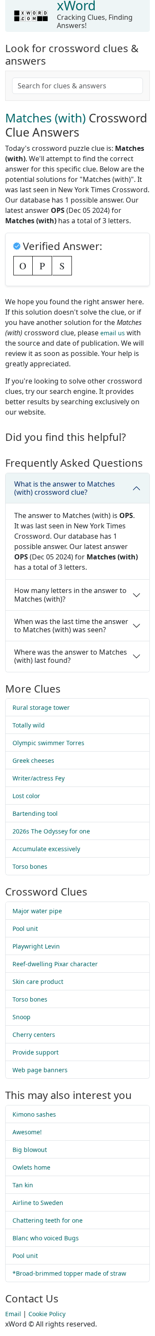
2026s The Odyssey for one (51, 831)
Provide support (35, 1052)
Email (13, 1314)
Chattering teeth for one (47, 1220)
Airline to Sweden (37, 1203)
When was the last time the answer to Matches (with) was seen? (71, 625)
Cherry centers (33, 1034)
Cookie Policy (46, 1314)
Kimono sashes (34, 1114)
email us (112, 333)
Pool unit (25, 928)
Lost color (26, 796)
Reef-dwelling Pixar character (55, 964)
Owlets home (31, 1167)
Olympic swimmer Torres (48, 743)
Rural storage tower (41, 707)
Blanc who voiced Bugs (45, 1238)
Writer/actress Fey (38, 778)
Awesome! (27, 1132)
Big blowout (29, 1150)
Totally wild (28, 725)
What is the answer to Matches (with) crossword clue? (64, 488)
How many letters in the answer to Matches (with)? (70, 594)
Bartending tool (35, 813)
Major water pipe (37, 911)
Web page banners (40, 1070)
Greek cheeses (33, 760)
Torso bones (29, 866)
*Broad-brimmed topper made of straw (69, 1273)
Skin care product (37, 981)
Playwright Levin (36, 946)
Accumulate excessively (46, 849)
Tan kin (22, 1185)
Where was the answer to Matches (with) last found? (70, 656)
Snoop (21, 1017)
